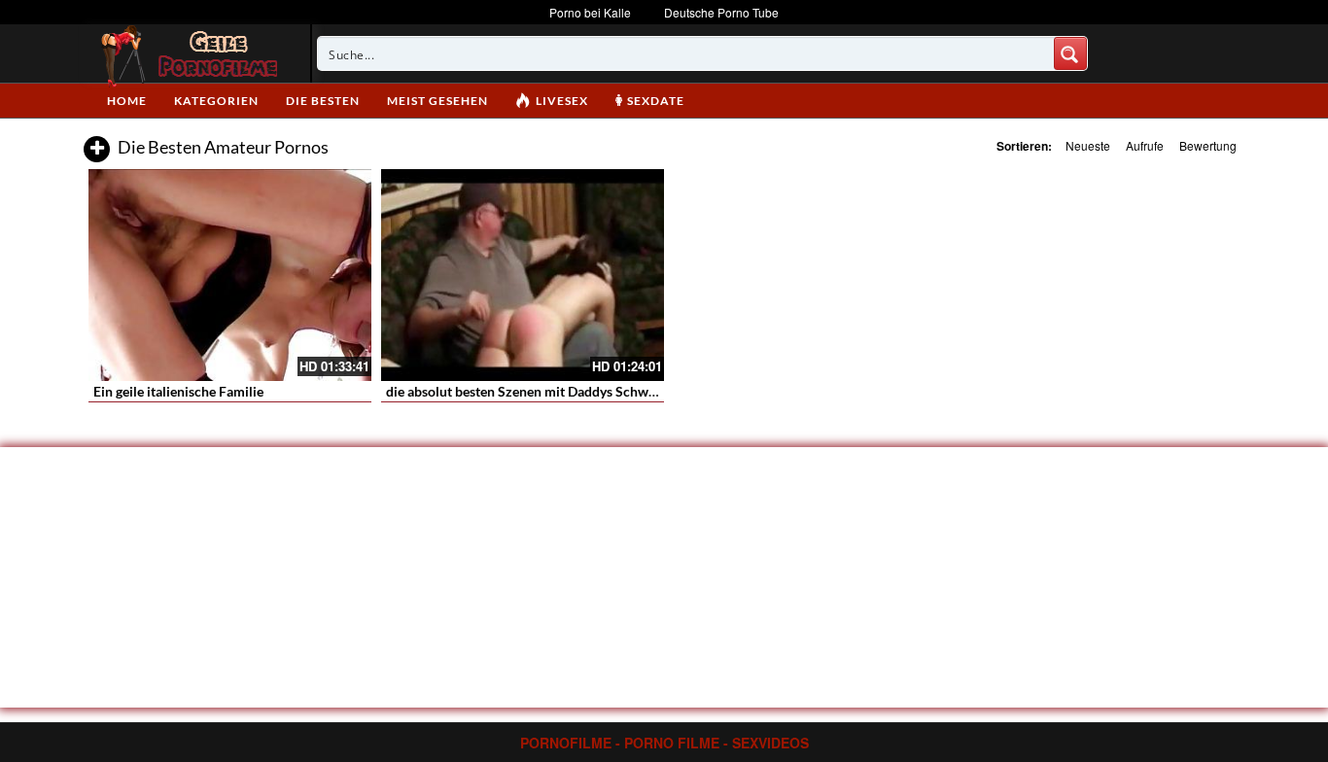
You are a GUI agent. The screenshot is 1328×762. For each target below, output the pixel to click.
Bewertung (1208, 145)
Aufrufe (1145, 145)
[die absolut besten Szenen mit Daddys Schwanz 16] (522, 275)
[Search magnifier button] (1070, 53)
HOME (127, 100)
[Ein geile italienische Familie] (229, 275)
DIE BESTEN (323, 100)
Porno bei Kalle (590, 12)
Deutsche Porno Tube (721, 12)
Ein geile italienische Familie (178, 391)
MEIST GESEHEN (437, 100)
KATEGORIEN (216, 100)
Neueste (1088, 145)
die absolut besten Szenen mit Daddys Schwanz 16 (537, 391)
